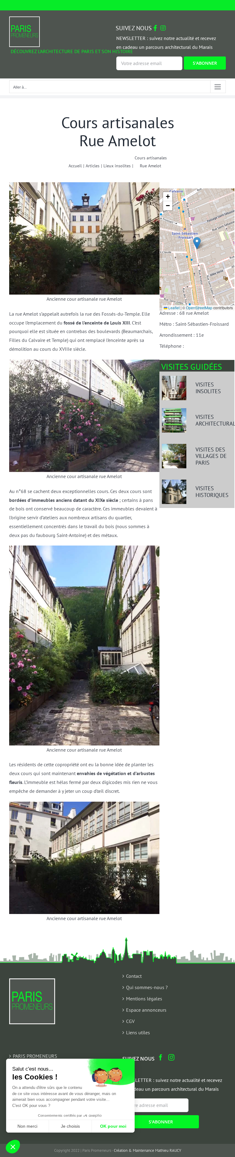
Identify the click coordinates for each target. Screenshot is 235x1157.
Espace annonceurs (146, 1009)
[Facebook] (161, 1057)
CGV (130, 1021)
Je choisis (70, 1126)
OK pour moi (113, 1126)
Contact (134, 976)
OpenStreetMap (199, 307)
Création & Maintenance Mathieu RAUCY (147, 1150)
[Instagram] (171, 1057)
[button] (197, 243)
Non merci (27, 1126)
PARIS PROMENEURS (35, 1056)
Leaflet (173, 307)
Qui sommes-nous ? (147, 987)
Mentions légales (144, 998)
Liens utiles (138, 1032)
